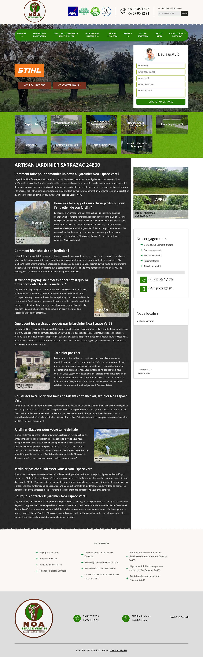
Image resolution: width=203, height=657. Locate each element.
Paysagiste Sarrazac (49, 552)
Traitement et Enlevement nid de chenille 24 (66, 35)
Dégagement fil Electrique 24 (92, 35)
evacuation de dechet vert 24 (39, 35)
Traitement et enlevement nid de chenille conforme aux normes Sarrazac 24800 (148, 556)
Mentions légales (118, 650)
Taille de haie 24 (159, 35)
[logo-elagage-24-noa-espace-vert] (34, 11)
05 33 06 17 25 (138, 9)
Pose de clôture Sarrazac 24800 (100, 569)
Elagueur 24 (21, 35)
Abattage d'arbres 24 (143, 35)
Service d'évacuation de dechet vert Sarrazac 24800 (101, 577)
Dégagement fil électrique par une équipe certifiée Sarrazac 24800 (146, 568)
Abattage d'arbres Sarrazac (53, 571)
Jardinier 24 (127, 35)
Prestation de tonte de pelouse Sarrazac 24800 (144, 578)
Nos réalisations (34, 85)
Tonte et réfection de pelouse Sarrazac (99, 554)
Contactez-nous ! (69, 85)
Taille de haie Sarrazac (51, 565)
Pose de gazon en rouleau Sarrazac (102, 562)
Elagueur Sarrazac (48, 559)
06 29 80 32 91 (138, 13)
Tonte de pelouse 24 (112, 35)
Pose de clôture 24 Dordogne (177, 35)
